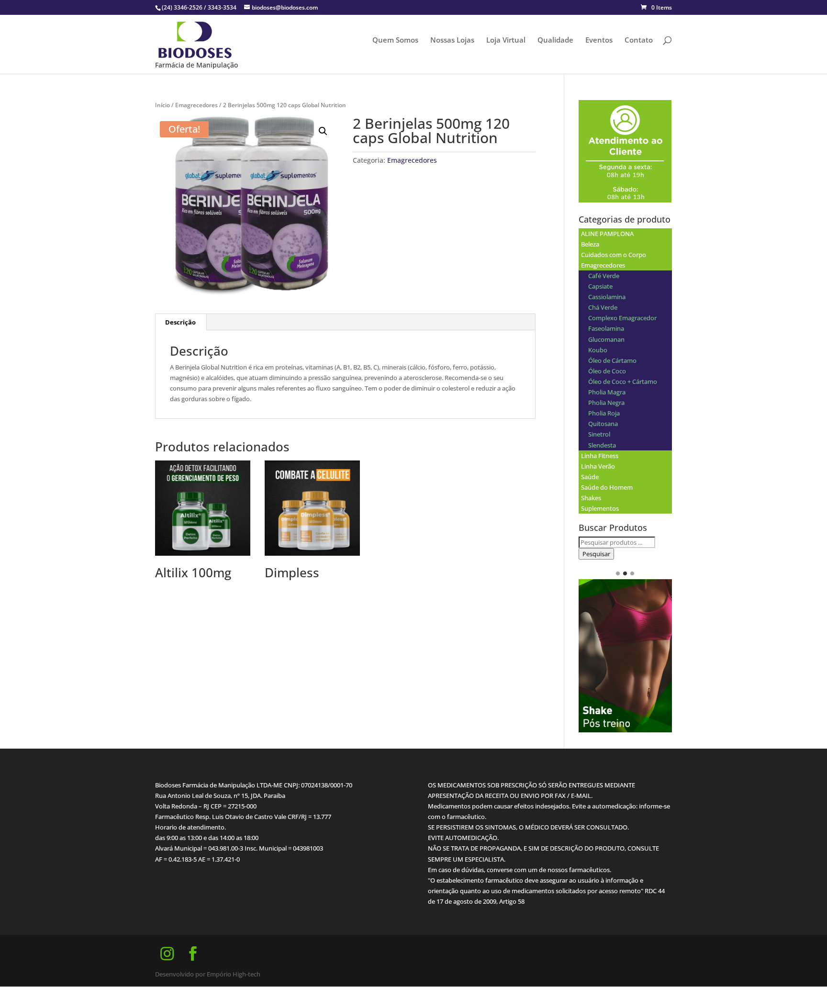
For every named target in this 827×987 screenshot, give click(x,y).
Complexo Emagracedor (622, 318)
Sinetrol (599, 434)
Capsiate (600, 286)
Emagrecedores (196, 105)
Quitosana (603, 423)
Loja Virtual (505, 40)
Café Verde (603, 275)
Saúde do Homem (607, 487)
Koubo (597, 350)
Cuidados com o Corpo (613, 254)
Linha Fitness (599, 455)
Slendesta (602, 445)
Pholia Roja (604, 413)
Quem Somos (395, 40)
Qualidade (555, 40)
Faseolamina (606, 328)
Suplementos (600, 508)
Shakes (591, 498)
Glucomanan (606, 339)
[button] (323, 131)
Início (162, 105)
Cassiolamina (607, 296)
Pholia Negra (606, 402)
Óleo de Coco (607, 371)
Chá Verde (602, 307)
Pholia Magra (607, 392)
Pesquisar (596, 554)
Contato (639, 40)
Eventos (599, 40)
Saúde (590, 476)
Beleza (590, 244)
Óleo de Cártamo (612, 360)
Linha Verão (598, 466)
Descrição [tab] (180, 322)
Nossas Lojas (452, 40)
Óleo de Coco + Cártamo (622, 381)
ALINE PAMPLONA (607, 233)
